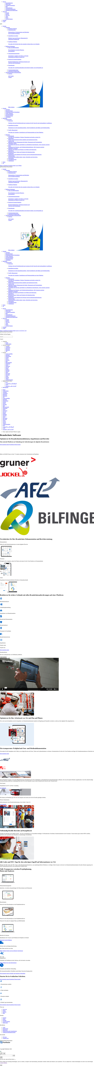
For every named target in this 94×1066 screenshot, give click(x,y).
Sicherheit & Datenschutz (13, 71)
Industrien (5, 118)
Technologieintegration (10, 9)
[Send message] (14, 1056)
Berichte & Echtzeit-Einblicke (19, 61)
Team (7, 16)
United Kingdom (9, 379)
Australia (7, 346)
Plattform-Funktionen (10, 46)
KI (3, 163)
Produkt (4, 26)
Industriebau (21, 151)
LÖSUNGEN (9, 119)
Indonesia (8, 348)
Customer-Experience (10, 5)
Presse (7, 17)
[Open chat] (1, 1058)
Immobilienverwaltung (18, 37)
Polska (7, 368)
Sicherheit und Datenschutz (11, 10)
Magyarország (9, 362)
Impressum (5, 1029)
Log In (17, 165)
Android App (6, 1038)
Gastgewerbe (25, 141)
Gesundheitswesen (12, 159)
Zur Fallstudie (3, 788)
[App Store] (5, 448)
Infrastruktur (23, 139)
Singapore (8, 350)
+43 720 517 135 (22, 330)
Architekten (8, 117)
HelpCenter (8, 4)
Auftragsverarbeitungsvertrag (9, 1032)
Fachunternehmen (9, 114)
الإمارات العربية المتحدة (11, 386)
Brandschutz (24, 154)
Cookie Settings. (3, 1062)
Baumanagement (18, 31)
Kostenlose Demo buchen (15, 444)
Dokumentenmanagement (18, 55)
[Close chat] (4, 1054)
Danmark (8, 355)
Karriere (7, 14)
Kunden (4, 108)
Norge (7, 365)
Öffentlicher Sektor (29, 144)
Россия (7, 367)
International (5, 387)
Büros (26, 146)
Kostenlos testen (11, 165)
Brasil (7, 342)
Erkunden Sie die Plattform (6, 940)
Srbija (7, 372)
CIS (6, 351)
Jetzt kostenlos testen (4, 444)
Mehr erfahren (11, 950)
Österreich (8, 366)
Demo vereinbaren (4, 165)
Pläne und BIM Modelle (16, 49)
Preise (4, 162)
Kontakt (7, 12)
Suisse (7, 376)
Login (4, 21)
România (7, 369)
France (7, 358)
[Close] (15, 1059)
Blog (7, 6)
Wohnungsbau (23, 156)
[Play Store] (5, 451)
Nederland (8, 363)
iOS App (5, 1037)
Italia (7, 361)
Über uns (5, 11)
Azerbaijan (8, 347)
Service (4, 1)
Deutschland (8, 356)
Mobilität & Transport (22, 149)
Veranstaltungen (9, 7)
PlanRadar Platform (12, 28)
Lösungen (8, 27)
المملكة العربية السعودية (11, 383)
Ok (1, 1065)
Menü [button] (20, 165)
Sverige (7, 377)
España (7, 357)
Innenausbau (11, 158)
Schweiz (7, 371)
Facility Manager (9, 113)
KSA (7, 382)
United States (8, 343)
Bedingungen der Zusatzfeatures (10, 1031)
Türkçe (7, 378)
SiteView (11, 90)
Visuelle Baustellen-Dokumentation (13, 72)
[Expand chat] (1, 1054)
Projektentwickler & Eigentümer (13, 112)
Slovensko (8, 373)
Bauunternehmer (9, 110)
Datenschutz (5, 1028)
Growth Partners (9, 19)
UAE (7, 384)
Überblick (8, 109)
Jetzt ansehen (3, 657)
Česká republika (9, 353)
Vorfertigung (11, 160)
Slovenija (8, 374)
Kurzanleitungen (9, 3)
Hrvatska (7, 360)
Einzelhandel (24, 136)
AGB (4, 1027)
